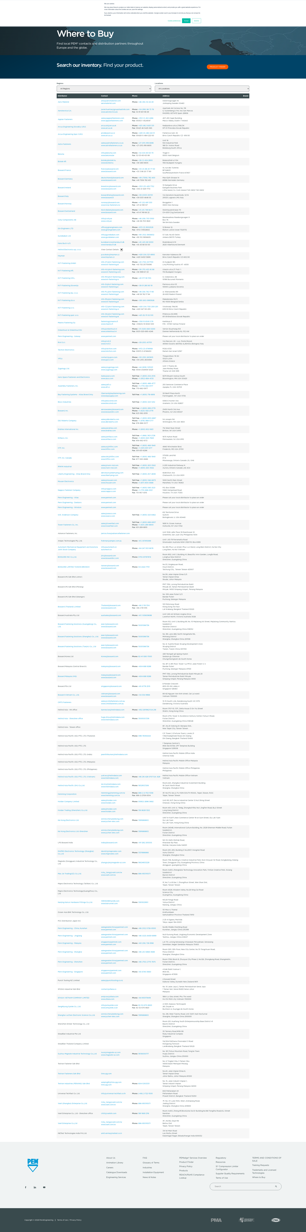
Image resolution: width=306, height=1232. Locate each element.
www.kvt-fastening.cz (110, 309)
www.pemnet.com (108, 336)
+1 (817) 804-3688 (145, 483)
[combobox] (242, 1186)
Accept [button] (186, 21)
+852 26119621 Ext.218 (147, 710)
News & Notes (149, 1177)
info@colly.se (106, 218)
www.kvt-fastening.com (111, 272)
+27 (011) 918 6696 (146, 143)
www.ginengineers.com (110, 230)
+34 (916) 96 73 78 (146, 109)
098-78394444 (144, 736)
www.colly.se (106, 221)
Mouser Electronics (66, 481)
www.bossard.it (107, 198)
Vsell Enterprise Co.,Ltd (67, 1123)
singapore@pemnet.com (111, 942)
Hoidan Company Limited (68, 801)
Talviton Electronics (66, 350)
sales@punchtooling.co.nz (112, 980)
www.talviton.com (108, 351)
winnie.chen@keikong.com (112, 819)
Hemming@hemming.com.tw (113, 793)
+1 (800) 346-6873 (148, 480)
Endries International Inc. (68, 429)
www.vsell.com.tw (108, 875)
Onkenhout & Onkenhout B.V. (70, 330)
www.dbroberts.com (109, 422)
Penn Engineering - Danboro (70, 502)
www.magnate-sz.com (110, 1055)
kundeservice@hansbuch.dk (112, 242)
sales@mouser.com (109, 480)
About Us (110, 1158)
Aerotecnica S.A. (65, 111)
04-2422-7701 (144, 567)
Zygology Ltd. (63, 368)
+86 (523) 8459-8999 (147, 936)
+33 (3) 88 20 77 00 (146, 169)
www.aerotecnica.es (109, 112)
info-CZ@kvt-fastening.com (112, 307)
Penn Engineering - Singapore (70, 972)
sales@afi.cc (106, 385)
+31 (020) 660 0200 (146, 329)
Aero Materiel (63, 102)
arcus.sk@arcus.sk (108, 126)
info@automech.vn (109, 547)
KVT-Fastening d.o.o (66, 300)
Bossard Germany (65, 179)
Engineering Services (116, 1177)
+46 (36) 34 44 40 (146, 102)
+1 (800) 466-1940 (148, 445)
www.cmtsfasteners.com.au (112, 704)
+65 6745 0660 (144, 972)
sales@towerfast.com (110, 523)
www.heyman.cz (108, 257)
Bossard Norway (64, 204)
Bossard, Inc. (63, 411)
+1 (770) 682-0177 (145, 386)
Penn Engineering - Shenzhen (70, 962)
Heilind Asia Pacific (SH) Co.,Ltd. (71, 785)
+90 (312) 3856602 (146, 235)
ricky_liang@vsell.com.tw (111, 872)
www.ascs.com (107, 378)
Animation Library (114, 1163)
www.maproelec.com (109, 854)
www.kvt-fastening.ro (110, 279)
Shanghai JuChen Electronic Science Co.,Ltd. (76, 1015)
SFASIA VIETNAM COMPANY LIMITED (73, 998)
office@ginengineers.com (111, 227)
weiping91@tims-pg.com (111, 1082)
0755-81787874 (144, 557)
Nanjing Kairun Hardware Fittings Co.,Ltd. (75, 902)
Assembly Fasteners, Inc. (68, 386)
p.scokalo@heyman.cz (110, 255)
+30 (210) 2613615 (145, 357)
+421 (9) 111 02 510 (145, 315)
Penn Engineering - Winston (69, 507)
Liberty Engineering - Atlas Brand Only (74, 474)
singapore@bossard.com (111, 686)
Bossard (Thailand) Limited (69, 607)
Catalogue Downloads (116, 1172)
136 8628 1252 (144, 810)
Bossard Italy (63, 196)
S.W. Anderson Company (68, 515)
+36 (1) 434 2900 (145, 160)
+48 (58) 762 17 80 (146, 292)
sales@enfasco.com (109, 437)
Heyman (61, 256)
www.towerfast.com (109, 526)
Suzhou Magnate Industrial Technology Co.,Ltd (77, 1054)
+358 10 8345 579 (145, 321)
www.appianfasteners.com (112, 121)
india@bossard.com (109, 843)
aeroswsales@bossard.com (112, 409)
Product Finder (186, 1162)
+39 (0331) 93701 (145, 195)
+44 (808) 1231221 (145, 367)
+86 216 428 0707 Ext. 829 (149, 777)
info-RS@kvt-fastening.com (112, 299)
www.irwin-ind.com (109, 468)
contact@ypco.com (109, 357)
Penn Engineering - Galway (69, 336)
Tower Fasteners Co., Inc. (68, 525)
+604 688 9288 (144, 666)
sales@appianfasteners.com (112, 118)
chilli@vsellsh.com (108, 1113)
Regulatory (221, 1158)
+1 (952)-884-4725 (146, 378)
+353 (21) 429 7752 (146, 186)
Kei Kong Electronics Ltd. (68, 820)
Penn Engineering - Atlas (68, 498)
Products (183, 1170)
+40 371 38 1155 (144, 278)
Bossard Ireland (64, 188)
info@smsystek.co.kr (109, 1005)
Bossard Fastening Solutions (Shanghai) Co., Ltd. (78, 637)
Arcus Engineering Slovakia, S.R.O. (72, 127)
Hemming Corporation (67, 794)
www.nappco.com (108, 491)
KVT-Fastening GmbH (67, 263)
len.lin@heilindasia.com (110, 784)
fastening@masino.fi (109, 321)
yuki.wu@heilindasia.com (111, 775)
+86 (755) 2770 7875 (147, 962)
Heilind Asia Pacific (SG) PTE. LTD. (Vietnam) (76, 777)
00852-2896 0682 (145, 801)
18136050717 (143, 1054)
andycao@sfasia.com (109, 997)
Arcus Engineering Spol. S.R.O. (70, 134)
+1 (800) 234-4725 (147, 376)
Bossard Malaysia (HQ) (67, 676)
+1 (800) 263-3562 (148, 465)
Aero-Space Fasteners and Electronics (74, 377)
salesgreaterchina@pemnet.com (114, 927)
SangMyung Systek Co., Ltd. (69, 1006)
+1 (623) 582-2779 (145, 411)
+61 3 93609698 (145, 615)
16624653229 (143, 862)
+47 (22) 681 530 (145, 202)
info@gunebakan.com (110, 235)
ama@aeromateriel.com (111, 101)
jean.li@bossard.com (109, 624)
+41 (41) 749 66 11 (145, 210)
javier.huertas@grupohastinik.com (115, 109)
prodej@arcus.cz (108, 133)
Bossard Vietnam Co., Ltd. (68, 695)
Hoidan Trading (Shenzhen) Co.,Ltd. (72, 810)
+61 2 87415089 (144, 541)
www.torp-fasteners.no (110, 205)
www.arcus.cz (106, 135)
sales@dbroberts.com (110, 419)
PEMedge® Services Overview (193, 1158)
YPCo (60, 359)
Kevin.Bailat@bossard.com (112, 210)
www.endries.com (108, 431)
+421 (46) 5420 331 (146, 126)
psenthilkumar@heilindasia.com (114, 754)
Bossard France (64, 170)
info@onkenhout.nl (109, 329)
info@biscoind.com (109, 401)
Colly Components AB (67, 220)
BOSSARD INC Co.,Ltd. (67, 557)
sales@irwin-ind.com (109, 465)
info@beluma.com (108, 153)
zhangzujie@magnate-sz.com (113, 862)
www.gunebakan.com (110, 237)
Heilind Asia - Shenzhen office (70, 718)
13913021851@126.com (110, 901)
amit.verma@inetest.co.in (111, 1133)
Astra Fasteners (64, 144)
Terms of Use (222, 1178)
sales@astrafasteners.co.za (112, 143)
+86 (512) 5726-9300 (147, 928)
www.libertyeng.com (109, 475)
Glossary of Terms (151, 1163)
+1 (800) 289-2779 (147, 408)
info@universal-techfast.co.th (113, 1093)
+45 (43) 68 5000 (145, 242)
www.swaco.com (108, 516)
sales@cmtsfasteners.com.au (113, 701)
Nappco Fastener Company (69, 490)
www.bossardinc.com (110, 412)
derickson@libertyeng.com (112, 473)
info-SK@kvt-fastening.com (112, 314)
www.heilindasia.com (109, 720)
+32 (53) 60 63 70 (145, 153)
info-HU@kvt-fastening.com (112, 269)
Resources (220, 1162)
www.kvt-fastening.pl (110, 294)
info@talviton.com (108, 349)
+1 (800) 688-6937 (148, 522)
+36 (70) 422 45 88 (146, 269)
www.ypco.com (107, 360)
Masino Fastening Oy (66, 323)
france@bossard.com (110, 169)
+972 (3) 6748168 (145, 349)
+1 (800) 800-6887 (148, 418)
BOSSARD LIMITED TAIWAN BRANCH (74, 567)
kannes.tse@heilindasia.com (112, 710)
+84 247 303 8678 (145, 548)
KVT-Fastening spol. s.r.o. (68, 315)
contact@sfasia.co (108, 989)
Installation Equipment (153, 1172)
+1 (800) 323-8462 (148, 515)
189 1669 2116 (143, 1113)
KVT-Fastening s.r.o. (66, 308)
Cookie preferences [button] (174, 21)
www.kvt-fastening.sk (110, 316)
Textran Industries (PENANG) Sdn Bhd (74, 1084)
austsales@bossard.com (111, 615)
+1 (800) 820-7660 (146, 438)
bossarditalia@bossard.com (112, 195)
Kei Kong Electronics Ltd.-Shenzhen (73, 831)
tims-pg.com (106, 1074)
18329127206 (143, 785)
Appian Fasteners (65, 119)
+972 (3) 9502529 (145, 227)
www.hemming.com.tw (110, 795)
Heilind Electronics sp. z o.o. (69, 250)
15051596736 (143, 625)
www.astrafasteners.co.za (111, 145)
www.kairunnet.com (109, 903)
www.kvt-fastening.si (109, 287)
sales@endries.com (109, 428)
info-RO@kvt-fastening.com (112, 277)
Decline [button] (196, 21)
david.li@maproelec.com (111, 851)
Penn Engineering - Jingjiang (70, 936)
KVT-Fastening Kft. (66, 271)
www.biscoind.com (109, 403)
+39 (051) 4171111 (145, 342)
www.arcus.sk (106, 128)
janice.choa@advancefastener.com (115, 533)
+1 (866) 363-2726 (147, 435)
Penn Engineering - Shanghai (70, 952)
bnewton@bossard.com (111, 186)
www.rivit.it (106, 344)
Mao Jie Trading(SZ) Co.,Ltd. (69, 874)
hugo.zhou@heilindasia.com (112, 717)
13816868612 (143, 820)
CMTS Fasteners (64, 702)
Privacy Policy (185, 1166)
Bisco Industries (64, 402)
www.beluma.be (107, 155)
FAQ (145, 1158)
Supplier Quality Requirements (230, 1173)
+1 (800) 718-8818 (147, 394)
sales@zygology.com (109, 367)
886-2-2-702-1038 (145, 793)
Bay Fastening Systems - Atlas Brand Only (75, 394)
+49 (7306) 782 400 (146, 178)
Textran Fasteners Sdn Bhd (69, 1074)
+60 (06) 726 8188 (146, 943)
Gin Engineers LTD (65, 228)
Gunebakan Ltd (64, 236)
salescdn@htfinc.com (110, 457)
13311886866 (143, 853)
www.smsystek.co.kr (109, 1008)
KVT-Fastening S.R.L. (66, 278)
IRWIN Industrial (65, 466)
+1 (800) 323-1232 (147, 402)
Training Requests (260, 1165)
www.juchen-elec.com (110, 821)
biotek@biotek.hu (108, 160)
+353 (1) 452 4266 (145, 118)
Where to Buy (258, 1177)
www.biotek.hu (107, 163)
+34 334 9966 (144, 695)
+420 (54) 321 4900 (146, 255)
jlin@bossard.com (108, 556)
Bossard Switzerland (66, 211)
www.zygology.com (109, 370)
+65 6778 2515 (144, 686)
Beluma (61, 154)
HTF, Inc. (61, 448)
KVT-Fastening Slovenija (68, 285)
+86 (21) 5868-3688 (146, 952)
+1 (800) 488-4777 (147, 383)
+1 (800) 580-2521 (147, 488)
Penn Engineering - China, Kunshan (72, 928)
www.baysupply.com (109, 396)
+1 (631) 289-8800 (145, 525)
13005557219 (143, 718)
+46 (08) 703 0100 (146, 218)
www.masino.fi (107, 324)
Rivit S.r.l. (61, 342)
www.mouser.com (108, 483)
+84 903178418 (144, 998)
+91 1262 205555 (145, 843)
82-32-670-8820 (145, 1005)
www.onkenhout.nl (109, 331)
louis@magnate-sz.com (110, 1052)
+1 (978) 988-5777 (145, 421)
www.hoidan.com (108, 803)
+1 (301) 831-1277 (145, 448)
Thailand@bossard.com (110, 605)
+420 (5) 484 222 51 (146, 133)
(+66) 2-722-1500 (145, 1093)
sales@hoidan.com (109, 800)
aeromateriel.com (108, 103)
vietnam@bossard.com (110, 694)
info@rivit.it (106, 341)
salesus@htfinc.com (109, 447)
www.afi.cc (105, 387)
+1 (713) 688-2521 (145, 490)
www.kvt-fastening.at (110, 264)
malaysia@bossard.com (110, 666)
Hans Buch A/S (64, 243)
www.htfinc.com (108, 449)
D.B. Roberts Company (67, 421)
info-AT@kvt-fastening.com (112, 262)
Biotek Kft (62, 161)
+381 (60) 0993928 (146, 300)
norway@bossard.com (110, 202)
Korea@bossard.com (109, 656)
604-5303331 (144, 1084)
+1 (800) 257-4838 (148, 474)
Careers (109, 1167)
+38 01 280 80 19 (145, 285)
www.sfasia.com (107, 999)
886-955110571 (144, 874)
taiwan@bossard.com (110, 566)
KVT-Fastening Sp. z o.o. (68, 293)
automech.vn (106, 550)
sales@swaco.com (108, 513)
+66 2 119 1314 (144, 605)
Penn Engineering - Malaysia (69, 943)
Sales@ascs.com (108, 376)
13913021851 (143, 902)
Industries (147, 1167)
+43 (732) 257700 (145, 262)
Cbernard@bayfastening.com (113, 393)
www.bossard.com (108, 171)
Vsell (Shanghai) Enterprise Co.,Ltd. (72, 1103)
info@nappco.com (108, 489)
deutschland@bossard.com (112, 178)
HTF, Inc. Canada (65, 458)
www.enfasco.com (108, 439)
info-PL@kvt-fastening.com (112, 292)
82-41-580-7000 (145, 656)
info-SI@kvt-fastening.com (112, 284)
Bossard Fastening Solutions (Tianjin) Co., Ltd (77, 646)
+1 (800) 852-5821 (145, 429)
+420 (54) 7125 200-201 (148, 307)
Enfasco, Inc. (63, 438)
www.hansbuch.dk (108, 245)
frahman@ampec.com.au (111, 541)
